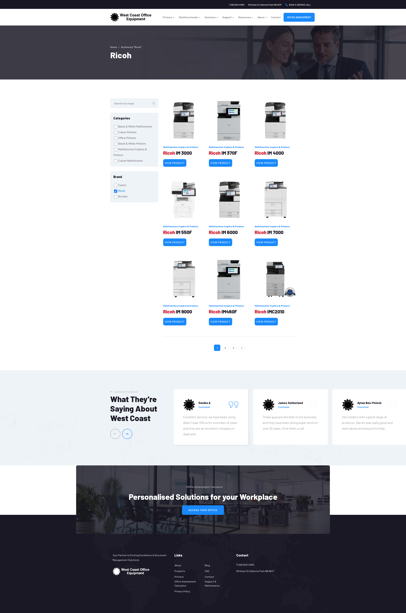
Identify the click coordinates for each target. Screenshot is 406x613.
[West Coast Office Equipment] (130, 17)
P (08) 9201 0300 (245, 564)
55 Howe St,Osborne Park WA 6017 (265, 4)
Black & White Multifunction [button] (135, 126)
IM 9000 (184, 311)
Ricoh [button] (121, 190)
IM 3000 (184, 153)
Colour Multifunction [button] (130, 160)
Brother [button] (123, 196)
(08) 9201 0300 (236, 4)
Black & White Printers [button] (132, 143)
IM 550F (184, 232)
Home (113, 46)
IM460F (229, 311)
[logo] (131, 571)
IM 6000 (230, 232)
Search (153, 103)
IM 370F (229, 153)
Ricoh (169, 153)
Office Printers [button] (127, 138)
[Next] (127, 434)
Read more (184, 120)
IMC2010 (275, 311)
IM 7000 (275, 232)
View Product (175, 162)
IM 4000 (275, 153)
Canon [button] (122, 185)
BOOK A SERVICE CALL (300, 4)
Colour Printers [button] (127, 132)
